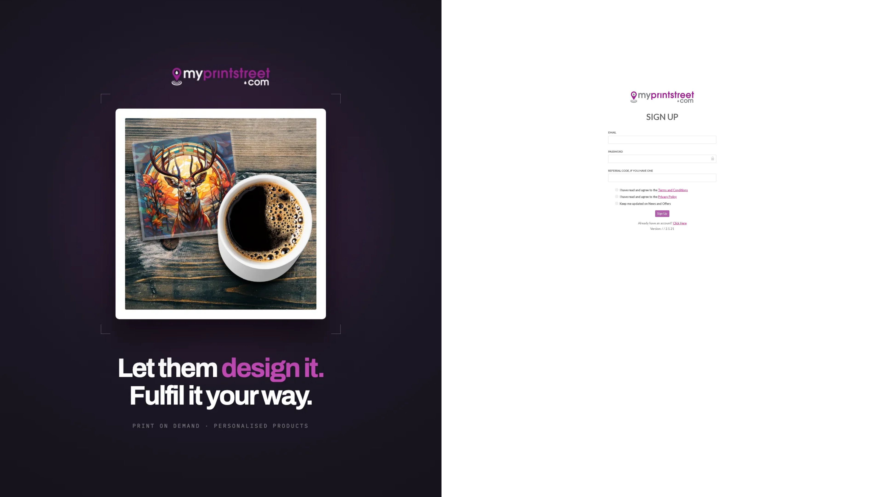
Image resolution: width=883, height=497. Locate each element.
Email (612, 132)
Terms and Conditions (673, 190)
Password (615, 151)
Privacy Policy (667, 197)
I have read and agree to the (654, 190)
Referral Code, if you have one (630, 170)
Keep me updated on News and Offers (645, 203)
